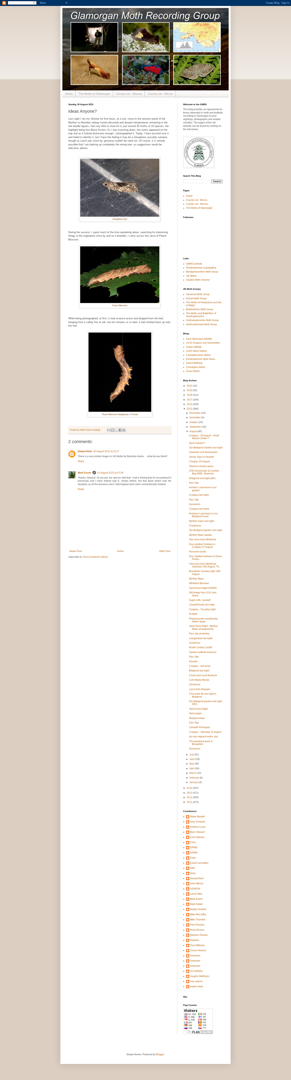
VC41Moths (196, 971)
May (192, 763)
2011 (190, 802)
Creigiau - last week (199, 666)
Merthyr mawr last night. (202, 521)
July (191, 754)
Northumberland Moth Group (201, 324)
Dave (193, 857)
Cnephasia (195, 525)
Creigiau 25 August (199, 461)
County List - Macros (129, 93)
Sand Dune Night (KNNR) (203, 588)
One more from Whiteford (202, 539)
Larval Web (196, 893)
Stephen (194, 940)
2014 (190, 788)
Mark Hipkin (196, 904)
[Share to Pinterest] (124, 430)
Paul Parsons (197, 924)
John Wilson (196, 883)
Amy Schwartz (197, 821)
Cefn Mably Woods (199, 680)
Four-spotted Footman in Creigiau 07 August (202, 545)
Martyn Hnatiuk (198, 909)
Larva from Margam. (200, 689)
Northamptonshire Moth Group (202, 320)
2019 (190, 390)
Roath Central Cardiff (200, 647)
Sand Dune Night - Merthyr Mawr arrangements (203, 627)
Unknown (195, 955)
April (192, 768)
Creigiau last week (199, 508)
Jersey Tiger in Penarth (201, 457)
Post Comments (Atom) (95, 557)
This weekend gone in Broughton (201, 742)
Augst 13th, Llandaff (199, 600)
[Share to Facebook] (120, 430)
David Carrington (199, 863)
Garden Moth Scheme (198, 279)
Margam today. (197, 718)
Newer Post (75, 551)
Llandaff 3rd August (199, 727)
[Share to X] (116, 430)
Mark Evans (84, 472)
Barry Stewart (197, 832)
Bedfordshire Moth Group (199, 309)
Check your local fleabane (203, 675)
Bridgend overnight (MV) (202, 478)
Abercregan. (195, 713)
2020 (190, 385)
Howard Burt (85, 451)
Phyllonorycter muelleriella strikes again (203, 620)
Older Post (164, 551)
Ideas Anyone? (197, 443)
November (195, 417)
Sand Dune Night (198, 708)
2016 (190, 404)
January (194, 782)
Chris (193, 842)
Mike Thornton (197, 919)
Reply (81, 461)
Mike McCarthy (198, 914)
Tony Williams (197, 945)
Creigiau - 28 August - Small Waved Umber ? (204, 437)
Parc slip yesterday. (199, 633)
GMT (192, 868)
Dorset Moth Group (196, 298)
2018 (190, 395)
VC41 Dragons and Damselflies (203, 342)
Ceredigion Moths (195, 367)
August (193, 431)
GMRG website (194, 263)
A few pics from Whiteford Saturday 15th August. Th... (205, 565)
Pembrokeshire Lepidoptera (201, 267)
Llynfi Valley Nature (196, 351)
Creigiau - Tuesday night (202, 609)
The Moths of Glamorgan (94, 93)
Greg (192, 873)
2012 (190, 797)
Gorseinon (194, 504)
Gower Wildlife (194, 347)
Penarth (193, 661)
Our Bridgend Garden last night (206, 447)
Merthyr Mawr (196, 578)
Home (69, 93)
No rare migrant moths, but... (204, 736)
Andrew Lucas (197, 826)
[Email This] (109, 430)
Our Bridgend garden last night (205, 530)
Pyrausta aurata (197, 551)
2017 (190, 399)
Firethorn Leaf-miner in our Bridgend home (203, 515)
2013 (190, 792)
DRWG (194, 847)
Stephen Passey (199, 935)
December (195, 413)
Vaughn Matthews (199, 976)
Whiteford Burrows (199, 583)
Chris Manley (197, 837)
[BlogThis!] (113, 430)
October (194, 422)
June (192, 759)
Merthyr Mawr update (200, 535)
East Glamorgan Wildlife (199, 338)
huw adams (196, 981)
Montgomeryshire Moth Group (202, 271)
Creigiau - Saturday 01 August (205, 732)
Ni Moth (193, 614)
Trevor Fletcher (198, 950)
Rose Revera (197, 929)
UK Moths (191, 276)
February (194, 777)
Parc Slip (194, 482)
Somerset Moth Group (198, 294)
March (193, 773)
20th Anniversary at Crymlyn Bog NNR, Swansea (204, 472)
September (195, 426)
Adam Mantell (197, 816)
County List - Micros (160, 93)
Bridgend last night (199, 670)
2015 (190, 408)
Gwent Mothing (194, 363)
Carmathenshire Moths (198, 355)
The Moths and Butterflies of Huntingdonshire (201, 314)
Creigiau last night (199, 495)
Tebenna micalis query (201, 466)
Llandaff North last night (202, 604)
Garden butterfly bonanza (202, 652)
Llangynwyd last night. (201, 638)
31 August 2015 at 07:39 (110, 472)
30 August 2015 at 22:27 (106, 451)
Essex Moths (193, 371)
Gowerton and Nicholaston (203, 452)
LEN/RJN (195, 888)
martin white (196, 986)
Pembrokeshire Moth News (200, 359)
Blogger (160, 1054)
